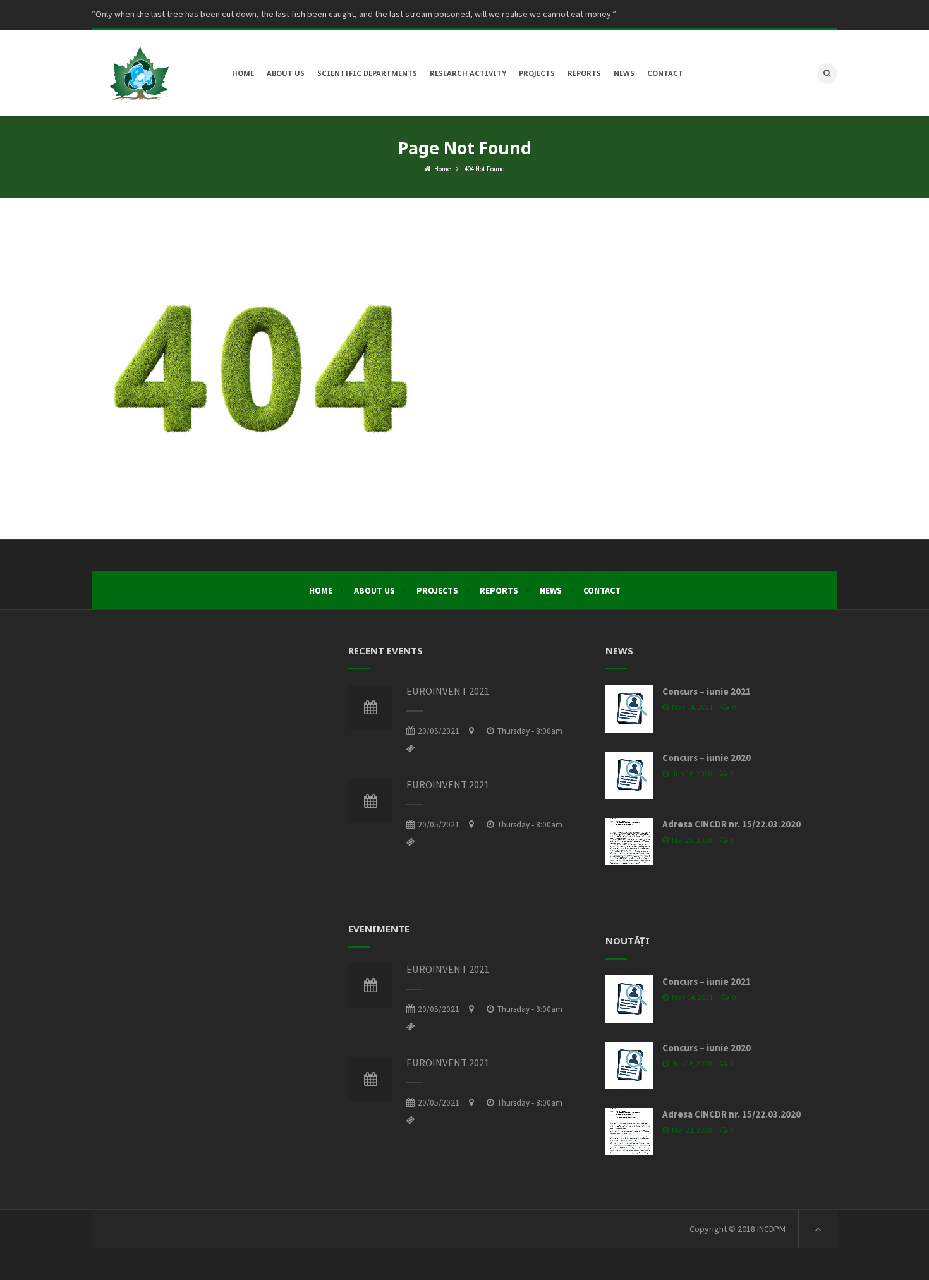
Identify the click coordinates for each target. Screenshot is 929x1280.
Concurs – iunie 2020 (706, 758)
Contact (602, 590)
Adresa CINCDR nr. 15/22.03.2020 (731, 824)
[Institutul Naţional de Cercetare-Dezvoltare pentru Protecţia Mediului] (139, 73)
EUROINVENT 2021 (447, 691)
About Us (374, 590)
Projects (437, 590)
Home (442, 168)
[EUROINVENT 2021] (370, 707)
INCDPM (771, 1228)
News (551, 590)
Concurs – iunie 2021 (706, 691)
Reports (499, 590)
